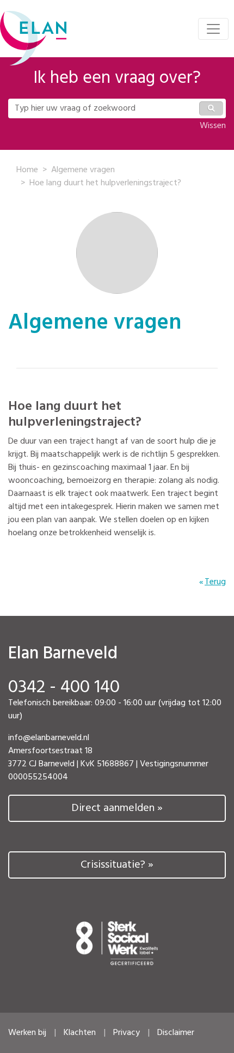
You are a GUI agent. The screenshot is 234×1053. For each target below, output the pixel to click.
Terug (215, 582)
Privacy (126, 1033)
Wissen (213, 126)
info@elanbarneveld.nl (48, 738)
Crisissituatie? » (117, 865)
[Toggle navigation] (213, 29)
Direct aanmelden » (117, 808)
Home (27, 170)
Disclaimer (175, 1033)
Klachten (80, 1033)
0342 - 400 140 (64, 687)
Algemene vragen (83, 170)
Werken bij (27, 1033)
